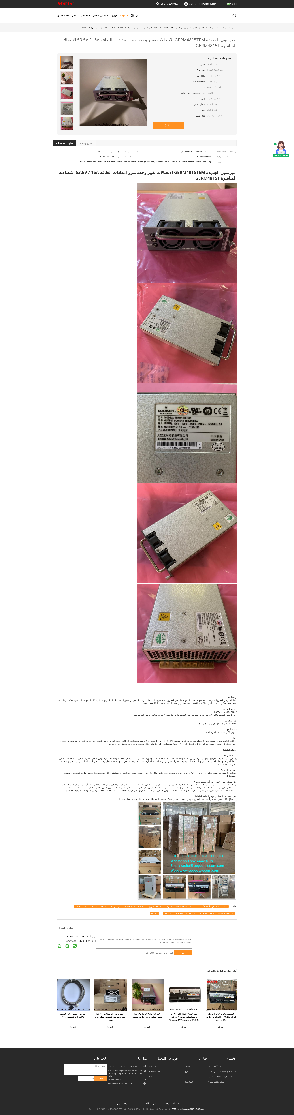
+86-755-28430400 (170, 4)
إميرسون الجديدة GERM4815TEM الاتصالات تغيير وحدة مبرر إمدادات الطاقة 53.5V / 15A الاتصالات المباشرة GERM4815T (133, 27)
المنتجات (124, 15)
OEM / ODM (154, 1071)
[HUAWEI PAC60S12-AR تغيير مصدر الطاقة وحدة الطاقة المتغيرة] (148, 994)
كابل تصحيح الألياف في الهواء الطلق (222, 1071)
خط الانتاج (153, 1066)
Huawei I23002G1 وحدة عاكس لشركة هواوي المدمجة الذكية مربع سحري (110, 1016)
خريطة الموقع (172, 1103)
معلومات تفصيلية (64, 143)
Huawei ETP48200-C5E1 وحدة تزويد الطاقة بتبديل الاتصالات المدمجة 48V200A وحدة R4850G (184, 1016)
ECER (174, 1109)
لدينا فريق (189, 1081)
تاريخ (186, 1071)
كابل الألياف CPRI (215, 1066)
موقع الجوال (123, 1103)
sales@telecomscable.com (202, 3)
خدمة (187, 1076)
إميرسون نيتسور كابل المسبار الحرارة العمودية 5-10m (73, 1015)
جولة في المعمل (100, 15)
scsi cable (154, 913)
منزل (138, 15)
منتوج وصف (86, 143)
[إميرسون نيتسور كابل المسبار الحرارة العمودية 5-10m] (73, 994)
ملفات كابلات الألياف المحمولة (220, 1076)
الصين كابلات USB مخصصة (194, 1109)
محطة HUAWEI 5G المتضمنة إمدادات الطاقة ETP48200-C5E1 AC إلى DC (221, 1016)
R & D (151, 1076)
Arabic (233, 3)
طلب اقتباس (63, 15)
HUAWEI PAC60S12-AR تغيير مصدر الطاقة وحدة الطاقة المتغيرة (147, 1015)
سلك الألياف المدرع (216, 1081)
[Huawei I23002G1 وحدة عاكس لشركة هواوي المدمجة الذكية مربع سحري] (110, 994)
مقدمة (187, 1066)
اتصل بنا (73, 15)
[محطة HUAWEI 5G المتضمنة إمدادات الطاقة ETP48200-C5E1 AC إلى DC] (222, 994)
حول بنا (114, 15)
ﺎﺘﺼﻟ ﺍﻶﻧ (168, 125)
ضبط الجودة (84, 15)
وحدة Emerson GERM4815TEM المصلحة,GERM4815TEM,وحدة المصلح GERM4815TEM (199, 913)
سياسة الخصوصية (147, 1103)
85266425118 (86, 940)
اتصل (183, 952)
